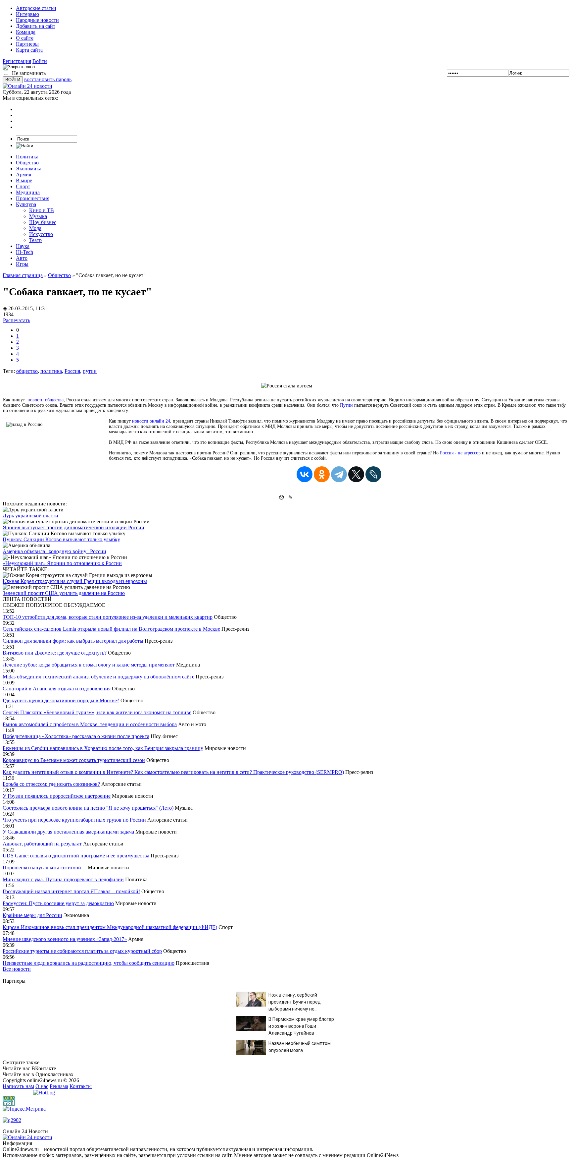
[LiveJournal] (373, 474)
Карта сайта (29, 50)
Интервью (27, 14)
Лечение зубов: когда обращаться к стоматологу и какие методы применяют (89, 665)
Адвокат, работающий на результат (42, 843)
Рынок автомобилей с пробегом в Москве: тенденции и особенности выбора (90, 724)
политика (51, 371)
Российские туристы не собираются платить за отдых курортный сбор (82, 951)
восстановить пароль (48, 79)
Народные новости (37, 20)
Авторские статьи (36, 8)
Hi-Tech (24, 252)
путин (90, 371)
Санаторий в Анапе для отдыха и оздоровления (57, 688)
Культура (26, 204)
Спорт (23, 186)
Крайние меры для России (32, 915)
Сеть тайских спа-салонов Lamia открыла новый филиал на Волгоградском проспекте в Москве (111, 629)
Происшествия (32, 198)
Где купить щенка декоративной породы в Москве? (61, 700)
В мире (24, 180)
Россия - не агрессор (460, 452)
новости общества (45, 399)
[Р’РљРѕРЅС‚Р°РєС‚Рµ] (304, 474)
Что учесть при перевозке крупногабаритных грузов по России (74, 820)
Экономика (28, 168)
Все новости (17, 969)
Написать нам (18, 1086)
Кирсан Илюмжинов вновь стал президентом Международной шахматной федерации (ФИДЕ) (110, 927)
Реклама (59, 1086)
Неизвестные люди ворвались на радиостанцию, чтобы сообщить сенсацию (88, 963)
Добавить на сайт (35, 26)
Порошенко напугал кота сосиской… (44, 867)
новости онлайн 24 (151, 421)
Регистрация (17, 61)
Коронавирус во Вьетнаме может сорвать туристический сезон (74, 760)
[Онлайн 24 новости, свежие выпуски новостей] (27, 86)
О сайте (24, 38)
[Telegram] (339, 474)
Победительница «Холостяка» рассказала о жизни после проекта (76, 736)
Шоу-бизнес (42, 222)
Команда (25, 32)
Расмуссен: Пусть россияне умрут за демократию (58, 903)
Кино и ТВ (41, 210)
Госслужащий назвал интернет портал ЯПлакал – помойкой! (71, 891)
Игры (22, 264)
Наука (22, 246)
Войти (39, 61)
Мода (35, 228)
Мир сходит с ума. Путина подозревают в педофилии (63, 879)
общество (27, 371)
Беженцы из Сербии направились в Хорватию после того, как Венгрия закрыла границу (103, 748)
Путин (346, 405)
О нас (41, 1086)
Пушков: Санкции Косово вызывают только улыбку (61, 539)
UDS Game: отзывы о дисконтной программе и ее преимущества (76, 855)
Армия (23, 174)
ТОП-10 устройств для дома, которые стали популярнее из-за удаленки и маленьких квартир (108, 617)
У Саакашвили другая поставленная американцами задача (68, 832)
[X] (356, 474)
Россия (72, 371)
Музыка (38, 216)
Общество (27, 162)
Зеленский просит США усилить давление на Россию (64, 593)
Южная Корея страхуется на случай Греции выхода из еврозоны (75, 581)
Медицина (28, 192)
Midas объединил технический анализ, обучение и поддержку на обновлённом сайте (98, 676)
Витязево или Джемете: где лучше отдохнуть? (55, 653)
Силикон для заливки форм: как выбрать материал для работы (73, 641)
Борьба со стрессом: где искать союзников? (51, 784)
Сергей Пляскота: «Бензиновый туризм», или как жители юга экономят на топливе (97, 712)
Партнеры (27, 44)
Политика (27, 156)
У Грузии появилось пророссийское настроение (57, 796)
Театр (35, 240)
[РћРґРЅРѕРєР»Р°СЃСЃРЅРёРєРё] (322, 474)
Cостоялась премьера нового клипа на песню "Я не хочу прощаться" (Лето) (88, 808)
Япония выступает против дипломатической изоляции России (73, 527)
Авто (21, 258)
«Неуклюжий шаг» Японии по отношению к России (62, 563)
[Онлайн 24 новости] (27, 1137)
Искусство (41, 234)
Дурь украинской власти (30, 515)
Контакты (81, 1086)
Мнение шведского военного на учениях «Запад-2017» (65, 939)
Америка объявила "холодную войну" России (54, 551)
